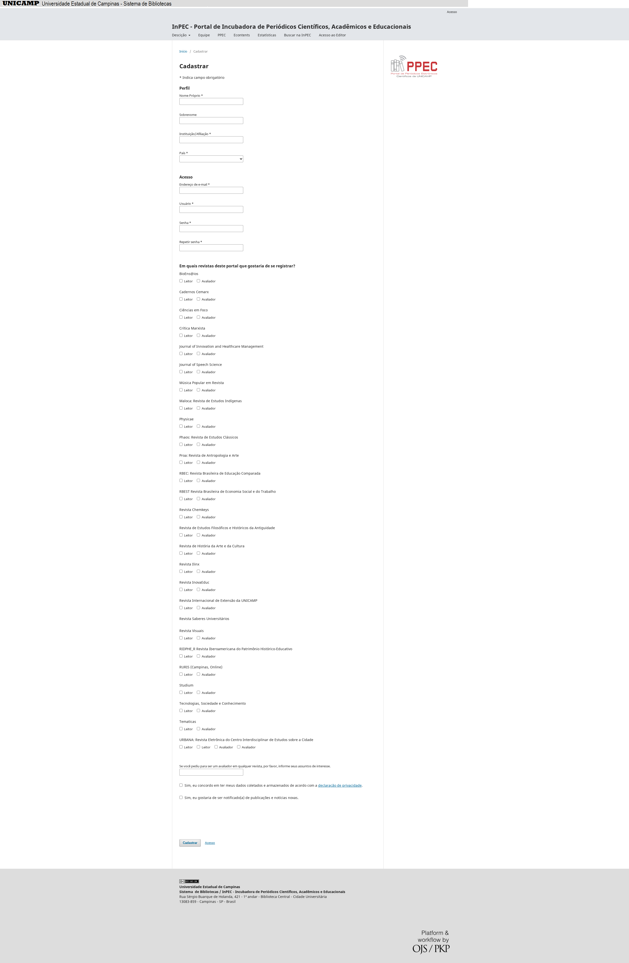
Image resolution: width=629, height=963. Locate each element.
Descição (179, 35)
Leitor (188, 281)
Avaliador (208, 281)
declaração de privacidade (340, 785)
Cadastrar (190, 843)
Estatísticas (267, 35)
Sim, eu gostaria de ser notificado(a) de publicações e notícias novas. (241, 797)
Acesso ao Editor (332, 35)
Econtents (242, 35)
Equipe (204, 35)
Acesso (452, 12)
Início (183, 51)
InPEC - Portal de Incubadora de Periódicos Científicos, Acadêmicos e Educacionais (291, 26)
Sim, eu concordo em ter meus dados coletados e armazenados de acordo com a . (273, 785)
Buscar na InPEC (297, 35)
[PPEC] (414, 76)
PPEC (222, 35)
